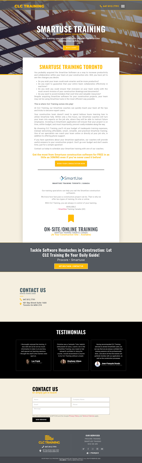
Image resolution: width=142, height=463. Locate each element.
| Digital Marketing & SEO (71, 460)
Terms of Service (88, 416)
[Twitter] (83, 449)
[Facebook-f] (88, 449)
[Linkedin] (97, 449)
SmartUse (62, 209)
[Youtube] (102, 449)
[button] (123, 6)
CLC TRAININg (29, 6)
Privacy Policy (74, 416)
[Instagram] (92, 449)
